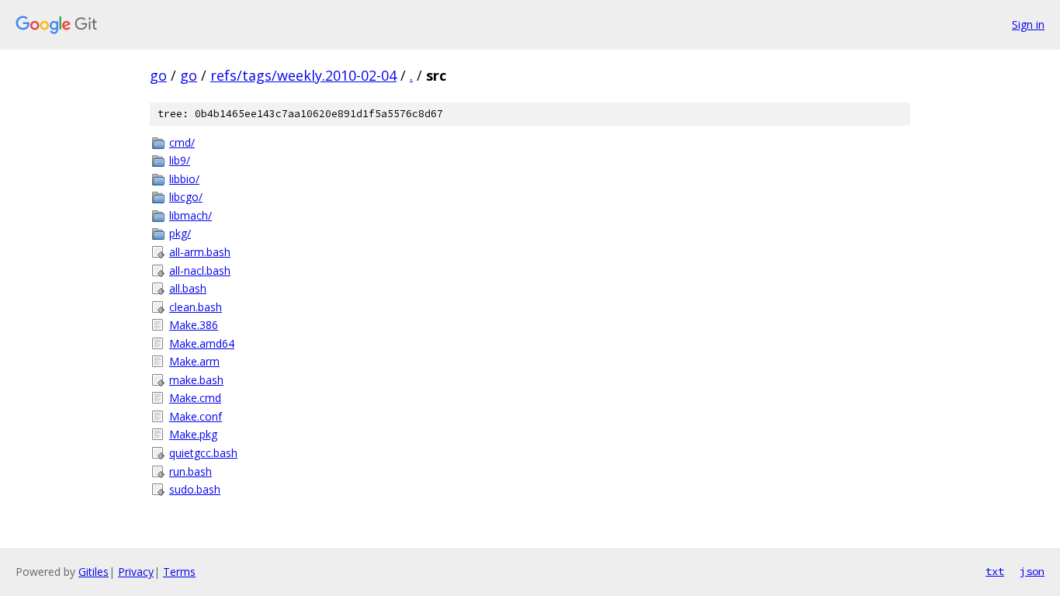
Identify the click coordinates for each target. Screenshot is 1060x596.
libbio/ (184, 179)
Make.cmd (195, 397)
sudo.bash (194, 489)
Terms (179, 571)
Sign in (1028, 24)
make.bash (196, 379)
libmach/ (190, 215)
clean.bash (195, 307)
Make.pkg (193, 434)
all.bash (187, 288)
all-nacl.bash (199, 270)
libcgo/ (186, 196)
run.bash (190, 471)
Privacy (136, 571)
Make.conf (195, 416)
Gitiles (93, 571)
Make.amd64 (201, 343)
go (158, 75)
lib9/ (179, 160)
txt (995, 571)
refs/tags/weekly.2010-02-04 (303, 75)
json (1032, 571)
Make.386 (193, 324)
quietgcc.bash (203, 452)
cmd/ (182, 142)
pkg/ (180, 233)
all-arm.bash (199, 251)
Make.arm (194, 361)
